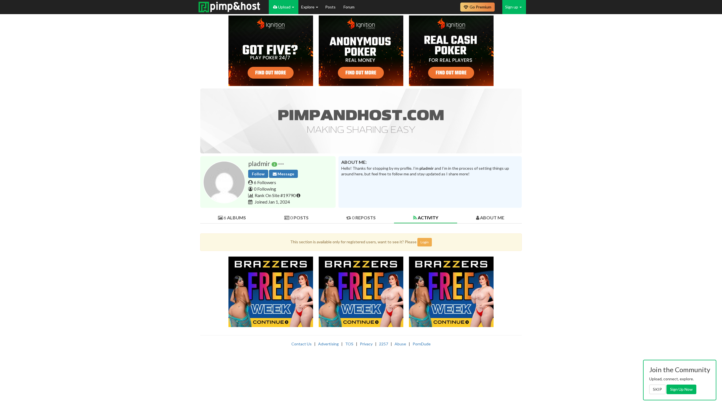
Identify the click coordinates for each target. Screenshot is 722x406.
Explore (308, 7)
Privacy (366, 343)
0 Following (265, 188)
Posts (330, 7)
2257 (383, 343)
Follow (258, 173)
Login (425, 242)
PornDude (422, 343)
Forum (349, 7)
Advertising (328, 343)
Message (285, 173)
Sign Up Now (681, 389)
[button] (281, 163)
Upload (284, 7)
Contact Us (301, 343)
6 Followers (265, 182)
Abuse (400, 343)
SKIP (657, 389)
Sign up (512, 7)
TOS (349, 343)
